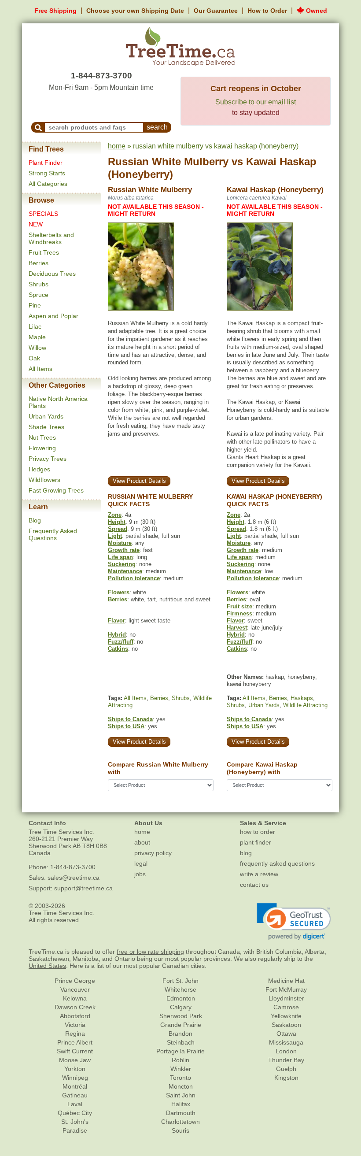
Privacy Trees (47, 458)
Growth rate (124, 550)
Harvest (237, 627)
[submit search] (38, 127)
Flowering (42, 448)
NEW (36, 224)
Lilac (35, 326)
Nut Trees (42, 437)
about (142, 842)
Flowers (118, 592)
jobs (140, 874)
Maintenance (125, 571)
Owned (315, 10)
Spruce (38, 294)
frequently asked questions (277, 863)
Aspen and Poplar (53, 315)
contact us (254, 884)
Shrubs (38, 284)
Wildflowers (44, 479)
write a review (259, 874)
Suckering (122, 564)
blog (246, 852)
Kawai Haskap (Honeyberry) (275, 189)
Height (116, 522)
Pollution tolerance (134, 578)
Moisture (120, 543)
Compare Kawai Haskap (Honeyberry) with (262, 768)
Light (115, 536)
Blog (35, 520)
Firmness (239, 613)
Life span (120, 557)
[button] (293, 921)
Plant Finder (46, 162)
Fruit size (239, 606)
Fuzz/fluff (120, 641)
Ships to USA (126, 726)
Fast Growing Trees (56, 490)
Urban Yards (46, 416)
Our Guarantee (216, 10)
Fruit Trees (44, 252)
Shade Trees (46, 426)
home (116, 146)
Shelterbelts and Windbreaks (51, 238)
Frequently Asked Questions (53, 534)
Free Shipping (55, 10)
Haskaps (302, 698)
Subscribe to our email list (255, 102)
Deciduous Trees (52, 273)
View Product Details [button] (139, 481)
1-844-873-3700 (101, 75)
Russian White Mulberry (168, 161)
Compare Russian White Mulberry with (158, 768)
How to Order (267, 10)
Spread (117, 529)
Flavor (116, 620)
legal (140, 863)
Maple (37, 337)
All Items (40, 368)
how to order (257, 831)
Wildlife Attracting (305, 705)
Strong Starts (47, 173)
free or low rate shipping (150, 951)
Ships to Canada (130, 719)
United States (47, 965)
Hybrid (117, 634)
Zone (115, 514)
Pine (35, 305)
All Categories (48, 183)
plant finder (255, 842)
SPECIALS (43, 213)
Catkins (118, 648)
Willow (37, 347)
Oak (34, 358)
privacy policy (153, 852)
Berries (38, 263)
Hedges (39, 469)
